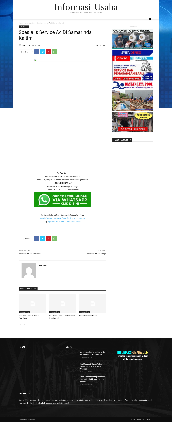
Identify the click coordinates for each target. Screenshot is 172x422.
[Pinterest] (48, 51)
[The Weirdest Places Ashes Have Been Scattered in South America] (72, 367)
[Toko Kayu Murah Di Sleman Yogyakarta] (32, 303)
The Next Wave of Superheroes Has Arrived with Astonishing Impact (92, 379)
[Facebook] (36, 51)
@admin (27, 45)
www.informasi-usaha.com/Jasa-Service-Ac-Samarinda (62, 218)
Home (21, 23)
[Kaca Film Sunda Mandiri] (92, 303)
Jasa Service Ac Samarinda (30, 253)
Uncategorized (30, 23)
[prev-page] (20, 324)
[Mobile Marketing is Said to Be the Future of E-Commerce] (72, 355)
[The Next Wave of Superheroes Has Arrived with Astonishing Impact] (72, 380)
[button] (150, 19)
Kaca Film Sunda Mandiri (88, 316)
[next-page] (24, 324)
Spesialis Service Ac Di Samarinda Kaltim (64, 221)
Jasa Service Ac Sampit (96, 253)
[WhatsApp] (54, 51)
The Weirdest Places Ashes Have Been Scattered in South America (92, 366)
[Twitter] (42, 51)
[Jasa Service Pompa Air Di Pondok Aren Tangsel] (62, 303)
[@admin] (20, 45)
